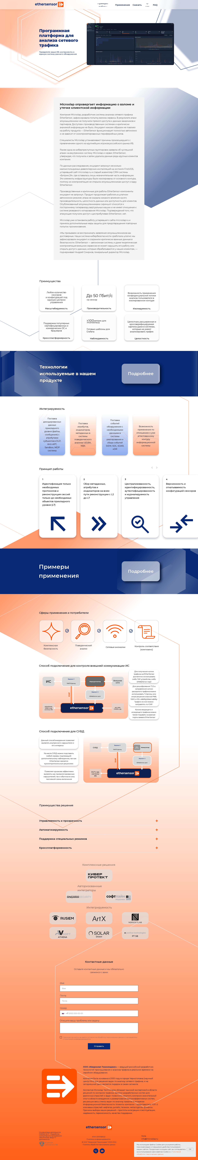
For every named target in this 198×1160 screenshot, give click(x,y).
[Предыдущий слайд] (152, 468)
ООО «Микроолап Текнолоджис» (100, 1067)
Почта (63, 995)
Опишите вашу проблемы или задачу (79, 1020)
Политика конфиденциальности (98, 1139)
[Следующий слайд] (157, 468)
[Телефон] (95, 1150)
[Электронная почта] (102, 1150)
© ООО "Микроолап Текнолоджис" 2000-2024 (99, 1142)
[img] (49, 4)
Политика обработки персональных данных (99, 1145)
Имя (62, 983)
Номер (63, 1008)
